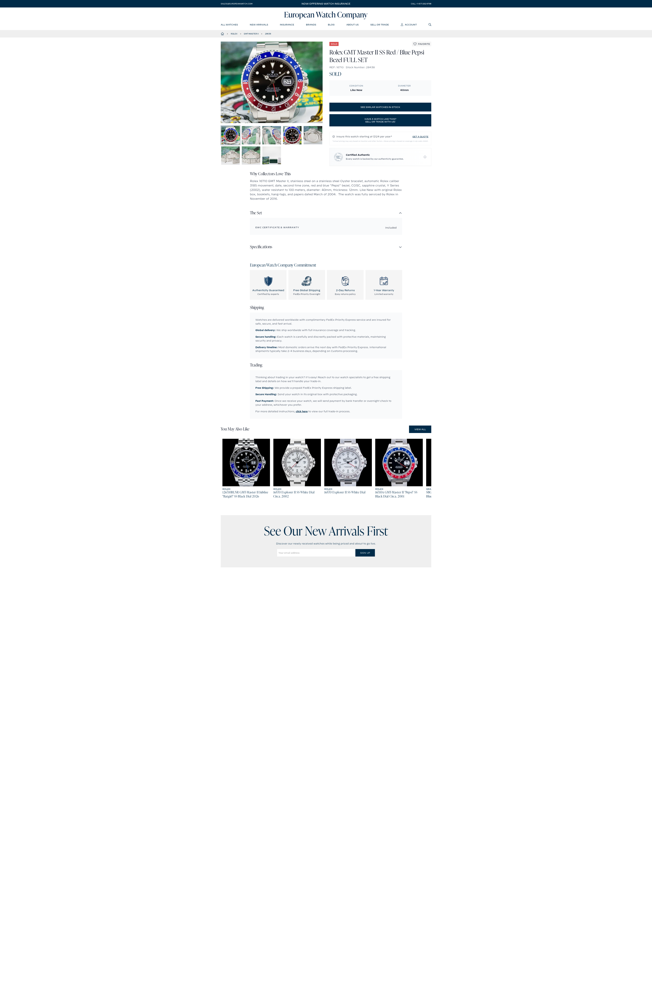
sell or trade (379, 25)
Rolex (234, 34)
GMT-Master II (251, 34)
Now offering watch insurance (326, 3)
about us (352, 25)
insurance (287, 25)
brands (311, 25)
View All (420, 429)
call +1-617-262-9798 (421, 4)
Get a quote (420, 136)
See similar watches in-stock (380, 107)
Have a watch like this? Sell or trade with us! (380, 120)
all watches (229, 25)
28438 (268, 34)
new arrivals (259, 25)
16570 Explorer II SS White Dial (344, 492)
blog (331, 25)
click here (302, 411)
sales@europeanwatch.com (236, 4)
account (411, 24)
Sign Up (365, 553)
